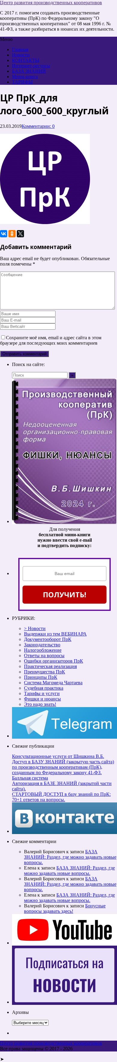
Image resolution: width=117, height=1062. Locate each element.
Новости (21, 54)
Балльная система (30, 777)
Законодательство (42, 644)
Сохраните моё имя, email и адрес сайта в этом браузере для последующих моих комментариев (50, 340)
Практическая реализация (50, 666)
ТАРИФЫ (22, 82)
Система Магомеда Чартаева (53, 682)
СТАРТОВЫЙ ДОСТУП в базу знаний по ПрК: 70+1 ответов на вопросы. (61, 797)
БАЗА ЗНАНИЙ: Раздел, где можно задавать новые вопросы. (70, 857)
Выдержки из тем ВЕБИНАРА (55, 633)
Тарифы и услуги (42, 693)
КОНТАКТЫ (25, 60)
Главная (20, 49)
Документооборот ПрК (47, 639)
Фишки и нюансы (42, 698)
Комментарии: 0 (38, 126)
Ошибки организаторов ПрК (53, 660)
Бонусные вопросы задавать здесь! (65, 908)
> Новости (35, 628)
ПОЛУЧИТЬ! (64, 594)
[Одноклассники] (12, 233)
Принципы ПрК (40, 677)
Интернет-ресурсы (31, 65)
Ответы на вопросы (44, 655)
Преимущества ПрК (44, 671)
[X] (20, 233)
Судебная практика (43, 688)
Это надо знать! (40, 704)
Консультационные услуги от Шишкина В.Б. (58, 756)
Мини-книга (25, 76)
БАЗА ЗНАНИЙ (29, 71)
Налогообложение (43, 650)
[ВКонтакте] (3, 233)
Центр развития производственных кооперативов (51, 2)
